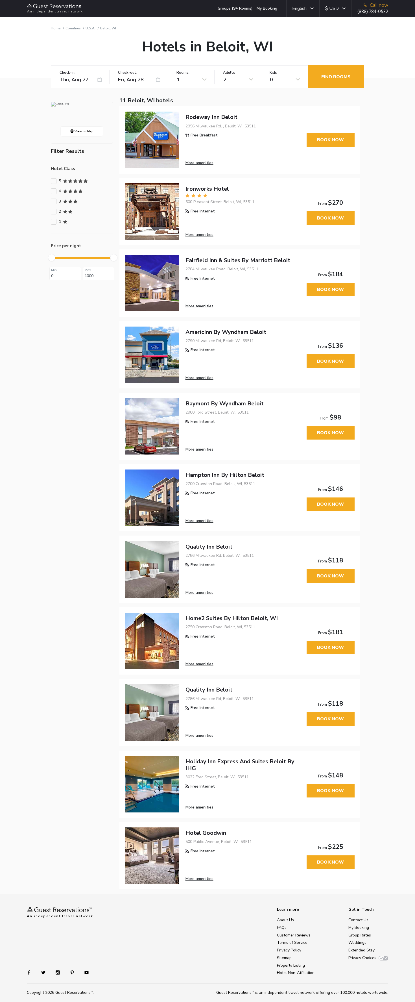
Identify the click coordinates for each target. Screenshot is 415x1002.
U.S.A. (90, 28)
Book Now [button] (330, 140)
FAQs (282, 927)
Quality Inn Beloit (208, 547)
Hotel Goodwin (205, 833)
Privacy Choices (362, 957)
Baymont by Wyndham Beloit (224, 403)
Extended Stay (361, 950)
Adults (229, 72)
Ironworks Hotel (207, 189)
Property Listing (291, 965)
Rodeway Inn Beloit (211, 117)
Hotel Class (63, 168)
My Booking (267, 8)
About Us (285, 920)
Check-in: (67, 72)
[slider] (51, 257)
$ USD (332, 8)
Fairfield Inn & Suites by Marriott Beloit (237, 260)
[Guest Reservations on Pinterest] (72, 972)
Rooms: (182, 72)
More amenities (199, 163)
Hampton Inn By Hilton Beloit (224, 475)
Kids (273, 72)
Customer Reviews (294, 935)
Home (56, 28)
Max (87, 270)
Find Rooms (336, 77)
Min (54, 270)
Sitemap (284, 957)
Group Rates (359, 935)
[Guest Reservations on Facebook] (32, 972)
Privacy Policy (289, 950)
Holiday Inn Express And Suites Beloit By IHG (239, 765)
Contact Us (358, 920)
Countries (73, 28)
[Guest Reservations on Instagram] (58, 972)
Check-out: (127, 72)
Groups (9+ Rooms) (235, 8)
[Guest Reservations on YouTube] (84, 972)
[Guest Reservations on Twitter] (44, 972)
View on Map (83, 131)
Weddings (357, 942)
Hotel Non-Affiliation (295, 972)
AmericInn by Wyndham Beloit (225, 332)
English (299, 8)
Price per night (66, 246)
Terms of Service (292, 942)
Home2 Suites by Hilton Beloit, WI (231, 618)
